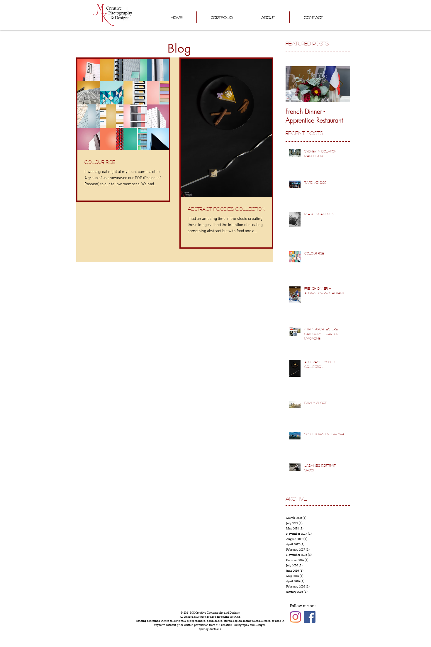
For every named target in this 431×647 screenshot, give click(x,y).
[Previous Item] (295, 84)
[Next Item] (340, 84)
